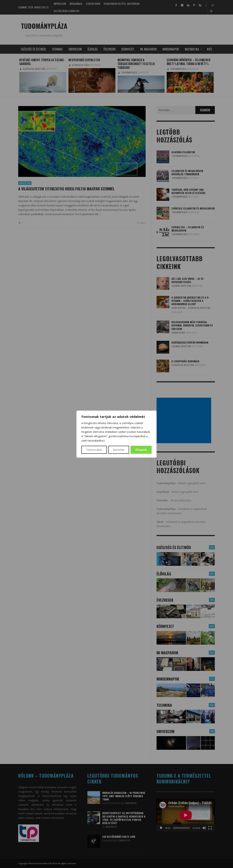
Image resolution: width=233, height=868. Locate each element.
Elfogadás (141, 449)
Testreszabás (94, 449)
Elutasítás (119, 449)
